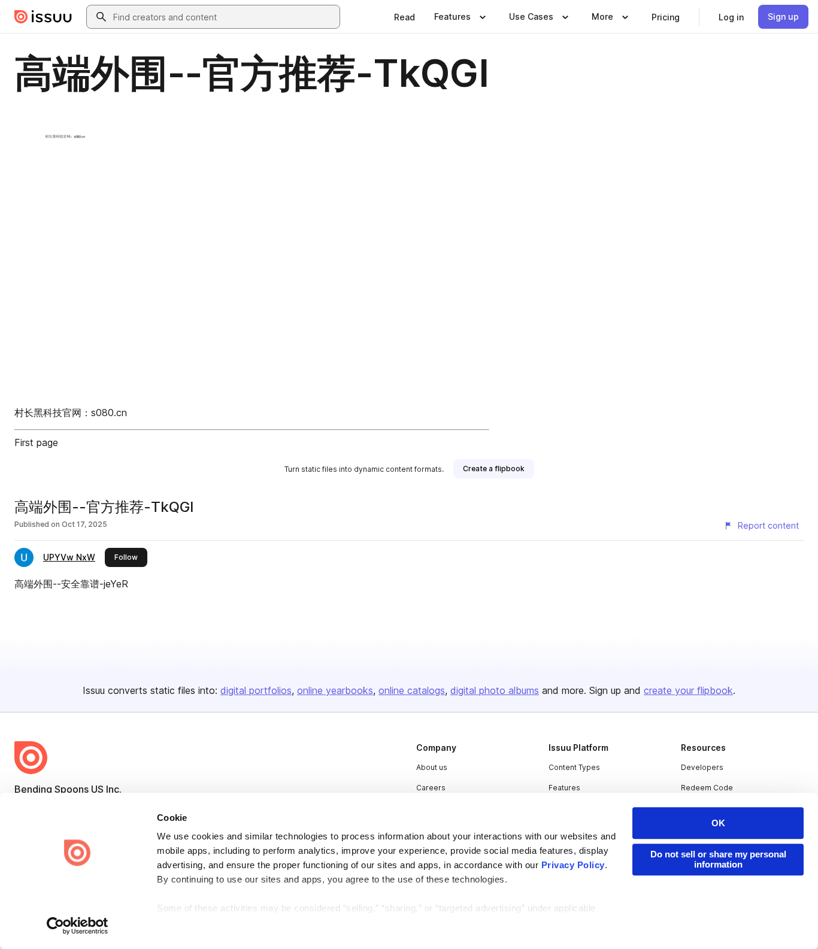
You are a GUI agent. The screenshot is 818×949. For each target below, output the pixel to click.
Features (564, 787)
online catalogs (411, 690)
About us (431, 767)
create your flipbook (688, 690)
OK (718, 823)
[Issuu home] (43, 16)
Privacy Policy (573, 865)
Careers (431, 787)
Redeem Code (707, 787)
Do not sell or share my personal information (718, 859)
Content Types (574, 767)
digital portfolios (256, 690)
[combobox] (224, 16)
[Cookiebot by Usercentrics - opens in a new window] (77, 926)
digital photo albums (494, 690)
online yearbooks (335, 690)
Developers (702, 767)
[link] (404, 17)
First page (36, 442)
